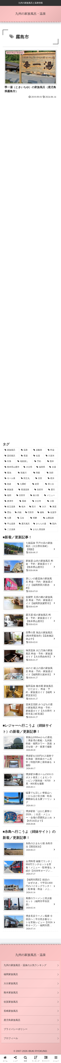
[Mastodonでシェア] (23, 915)
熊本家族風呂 (11, 992)
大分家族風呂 (11, 983)
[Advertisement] (30, 139)
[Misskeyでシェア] (50, 915)
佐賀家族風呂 (11, 1001)
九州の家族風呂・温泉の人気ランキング (25, 965)
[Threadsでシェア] (23, 924)
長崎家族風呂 (11, 1011)
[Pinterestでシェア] (17, 933)
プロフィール (11, 1038)
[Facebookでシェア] (10, 924)
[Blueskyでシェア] (37, 915)
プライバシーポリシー (15, 1029)
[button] (44, 933)
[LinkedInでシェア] (30, 933)
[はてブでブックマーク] (37, 924)
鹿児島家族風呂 (12, 1020)
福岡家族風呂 (11, 974)
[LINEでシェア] (50, 924)
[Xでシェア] (10, 915)
